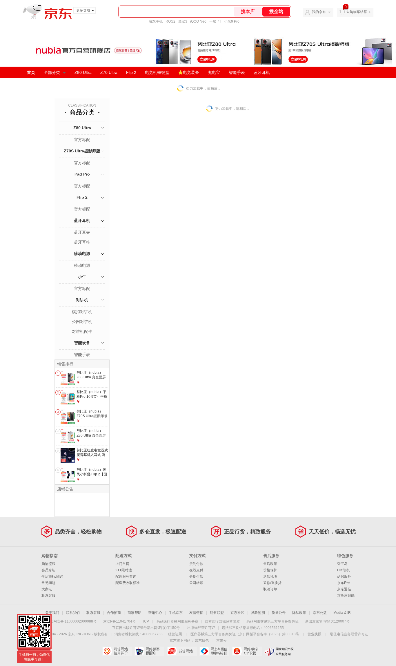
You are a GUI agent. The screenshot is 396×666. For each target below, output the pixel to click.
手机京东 (176, 613)
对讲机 (82, 300)
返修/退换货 (272, 583)
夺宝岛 (342, 564)
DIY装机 (343, 570)
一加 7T (215, 21)
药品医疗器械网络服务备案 (177, 621)
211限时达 (123, 570)
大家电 (46, 589)
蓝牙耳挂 (82, 242)
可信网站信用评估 (117, 651)
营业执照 (314, 634)
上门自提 (122, 564)
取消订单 (270, 589)
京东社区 (237, 613)
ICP (146, 621)
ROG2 (170, 21)
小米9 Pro (231, 21)
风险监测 (258, 613)
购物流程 (48, 564)
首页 (31, 72)
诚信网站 (182, 651)
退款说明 (270, 576)
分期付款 (196, 576)
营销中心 (155, 613)
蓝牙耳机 (262, 72)
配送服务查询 (125, 576)
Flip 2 (131, 72)
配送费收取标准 (127, 583)
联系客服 (48, 596)
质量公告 (279, 613)
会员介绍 (48, 570)
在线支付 (196, 570)
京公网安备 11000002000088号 (71, 621)
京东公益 (320, 613)
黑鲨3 (182, 21)
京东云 (221, 640)
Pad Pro (82, 174)
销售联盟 (217, 613)
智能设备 (82, 342)
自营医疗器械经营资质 (222, 621)
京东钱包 (202, 640)
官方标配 (82, 139)
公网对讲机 (82, 321)
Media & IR (342, 613)
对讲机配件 (82, 331)
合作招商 (114, 613)
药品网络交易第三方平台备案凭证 (272, 621)
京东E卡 (343, 583)
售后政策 (270, 564)
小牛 (82, 276)
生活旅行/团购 (52, 576)
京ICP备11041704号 (119, 621)
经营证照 (175, 634)
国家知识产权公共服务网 (279, 651)
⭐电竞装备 (188, 72)
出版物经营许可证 (201, 628)
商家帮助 (134, 613)
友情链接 (196, 613)
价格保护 (270, 570)
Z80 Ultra (83, 72)
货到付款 (196, 564)
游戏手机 (156, 21)
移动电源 (82, 253)
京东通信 (344, 589)
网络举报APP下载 (247, 651)
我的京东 (319, 12)
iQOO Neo (198, 21)
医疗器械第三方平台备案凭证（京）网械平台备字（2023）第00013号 (244, 634)
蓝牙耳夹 (82, 232)
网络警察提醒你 (149, 651)
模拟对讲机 (82, 311)
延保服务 (344, 576)
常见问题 (48, 583)
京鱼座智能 (346, 596)
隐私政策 (299, 613)
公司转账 (196, 583)
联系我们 (73, 613)
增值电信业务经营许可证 (349, 634)
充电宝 (214, 72)
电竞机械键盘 (157, 72)
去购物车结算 (356, 12)
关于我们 (52, 613)
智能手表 (237, 72)
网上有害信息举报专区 (214, 651)
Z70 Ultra (108, 72)
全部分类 (52, 72)
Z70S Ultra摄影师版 (82, 151)
